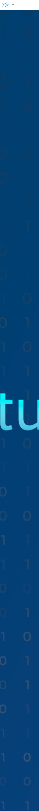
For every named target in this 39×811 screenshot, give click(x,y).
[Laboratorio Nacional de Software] (6, 5)
